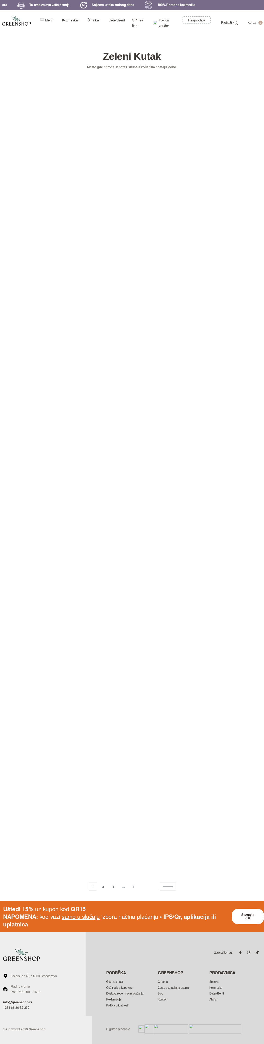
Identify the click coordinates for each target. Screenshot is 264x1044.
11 (134, 886)
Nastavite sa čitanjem (19, 295)
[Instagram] (248, 952)
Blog (10, 190)
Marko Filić (23, 247)
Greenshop (114, 211)
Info (21, 190)
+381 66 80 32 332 (16, 1007)
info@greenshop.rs (17, 1002)
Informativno (118, 164)
